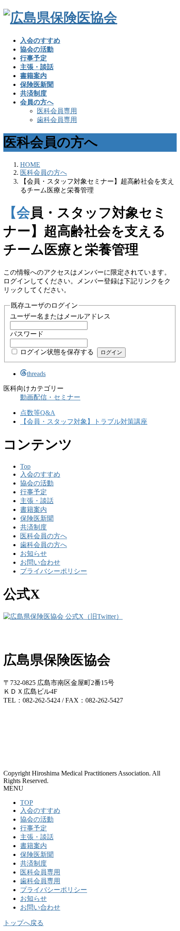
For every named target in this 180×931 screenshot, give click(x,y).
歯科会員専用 (57, 119)
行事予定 (33, 491)
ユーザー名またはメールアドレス (60, 316)
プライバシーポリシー (53, 571)
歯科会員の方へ (43, 544)
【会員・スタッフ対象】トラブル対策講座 (83, 421)
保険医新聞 (37, 518)
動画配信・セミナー (50, 397)
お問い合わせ (40, 562)
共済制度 (33, 527)
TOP (26, 802)
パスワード (27, 333)
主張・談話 (37, 500)
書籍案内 (33, 509)
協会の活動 (37, 483)
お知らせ (33, 553)
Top (25, 466)
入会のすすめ (40, 474)
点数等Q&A (37, 412)
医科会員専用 (57, 110)
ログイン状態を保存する (57, 351)
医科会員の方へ (43, 535)
